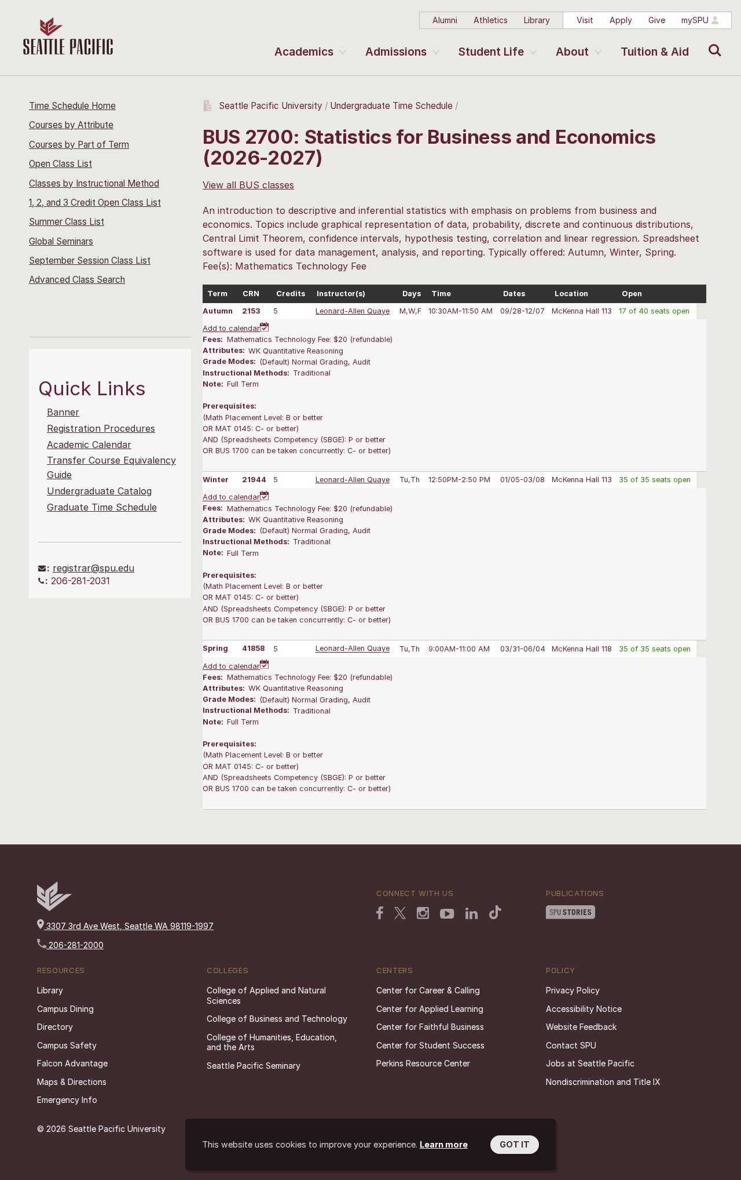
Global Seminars (61, 241)
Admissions (396, 52)
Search (712, 41)
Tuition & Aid (655, 52)
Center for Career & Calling (428, 990)
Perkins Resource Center (423, 1063)
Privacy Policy (573, 990)
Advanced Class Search (77, 279)
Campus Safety (67, 1045)
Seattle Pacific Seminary (253, 1065)
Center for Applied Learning (429, 1009)
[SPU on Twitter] (400, 913)
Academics (303, 52)
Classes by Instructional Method (94, 183)
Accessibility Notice (584, 1009)
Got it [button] (515, 1144)
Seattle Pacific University (270, 105)
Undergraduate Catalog (99, 491)
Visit (585, 20)
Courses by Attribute (71, 124)
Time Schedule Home (72, 105)
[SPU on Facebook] (379, 912)
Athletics (491, 20)
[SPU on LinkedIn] (471, 913)
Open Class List (60, 163)
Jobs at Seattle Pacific (590, 1063)
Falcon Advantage (72, 1063)
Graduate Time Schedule (102, 507)
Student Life (491, 52)
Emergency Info (67, 1100)
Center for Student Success (430, 1045)
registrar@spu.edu (93, 568)
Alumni (444, 20)
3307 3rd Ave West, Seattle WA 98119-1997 (129, 926)
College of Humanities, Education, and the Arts (272, 1042)
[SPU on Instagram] (423, 913)
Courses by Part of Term (79, 144)
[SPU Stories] (570, 912)
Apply (621, 20)
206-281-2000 (75, 945)
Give (656, 20)
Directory (55, 1027)
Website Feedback (581, 1027)
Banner (63, 412)
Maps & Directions (72, 1082)
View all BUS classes (248, 185)
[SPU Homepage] (54, 908)
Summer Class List (66, 221)
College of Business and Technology (277, 1019)
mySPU (695, 20)
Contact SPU (571, 1045)
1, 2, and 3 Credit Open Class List (95, 202)
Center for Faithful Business (430, 1027)
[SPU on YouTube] (447, 914)
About (572, 52)
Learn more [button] (444, 1144)
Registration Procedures (101, 428)
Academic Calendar (89, 444)
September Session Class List (90, 260)
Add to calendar (231, 328)
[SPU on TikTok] (495, 912)
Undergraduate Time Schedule (391, 105)
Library (537, 20)
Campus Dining (65, 1009)
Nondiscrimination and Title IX (603, 1082)
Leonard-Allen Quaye (353, 311)
